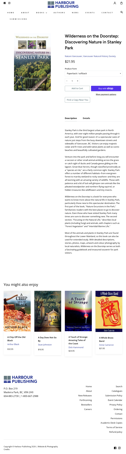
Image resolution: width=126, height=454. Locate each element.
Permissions (116, 418)
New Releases (85, 395)
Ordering (118, 409)
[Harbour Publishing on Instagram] (119, 448)
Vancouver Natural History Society (99, 56)
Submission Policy (113, 395)
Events (90, 13)
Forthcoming (86, 400)
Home (11, 13)
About (25, 13)
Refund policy (115, 431)
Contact (107, 13)
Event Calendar (115, 400)
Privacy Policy (116, 404)
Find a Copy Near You (77, 99)
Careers (88, 409)
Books (41, 13)
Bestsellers (86, 404)
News (75, 13)
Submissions (18, 19)
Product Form (71, 68)
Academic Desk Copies (111, 422)
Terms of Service (114, 427)
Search (119, 386)
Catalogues (117, 391)
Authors (59, 13)
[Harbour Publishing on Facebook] (115, 448)
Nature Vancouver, (74, 56)
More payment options (106, 94)
